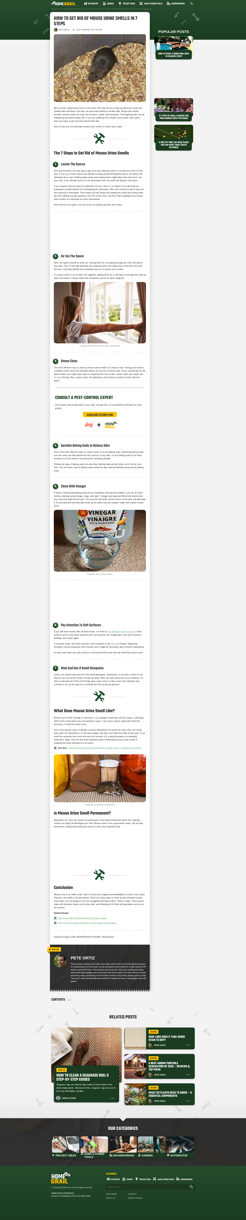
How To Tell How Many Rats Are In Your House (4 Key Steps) (87, 923)
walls (113, 644)
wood (58, 377)
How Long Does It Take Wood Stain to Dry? (167, 1038)
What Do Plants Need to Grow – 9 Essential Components (170, 1094)
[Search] (191, 1187)
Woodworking (178, 4)
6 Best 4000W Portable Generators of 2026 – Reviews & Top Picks (169, 1066)
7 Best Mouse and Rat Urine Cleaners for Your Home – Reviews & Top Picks (104, 748)
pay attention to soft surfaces (121, 631)
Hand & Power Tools (153, 4)
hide (69, 1000)
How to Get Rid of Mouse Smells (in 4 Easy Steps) (82, 918)
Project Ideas (129, 4)
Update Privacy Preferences (62, 1193)
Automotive (93, 4)
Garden (110, 4)
